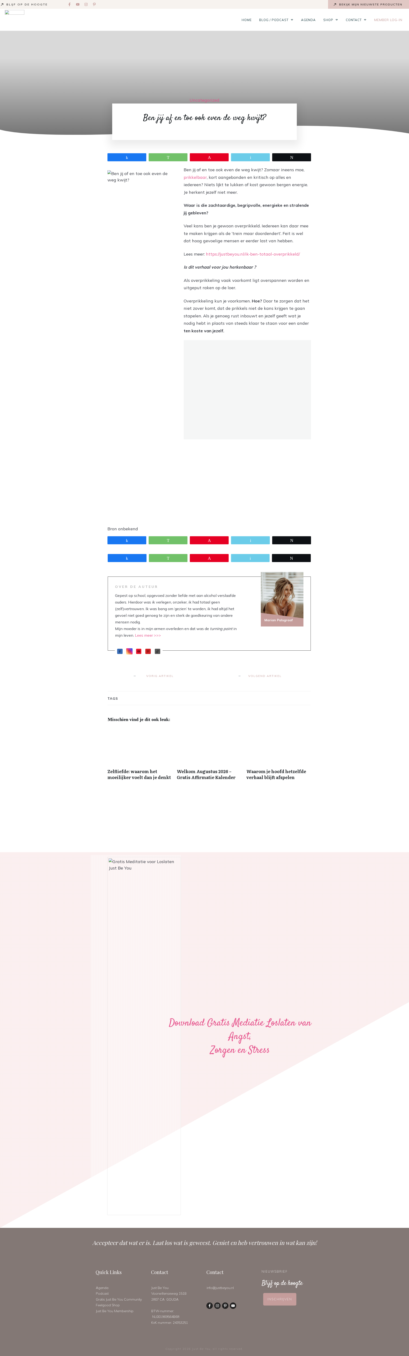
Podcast (102, 1293)
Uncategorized (204, 100)
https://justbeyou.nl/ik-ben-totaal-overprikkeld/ (253, 254)
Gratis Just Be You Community (119, 1299)
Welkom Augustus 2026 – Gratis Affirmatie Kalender (209, 756)
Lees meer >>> (148, 635)
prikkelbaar (195, 177)
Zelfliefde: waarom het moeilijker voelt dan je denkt (139, 756)
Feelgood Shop (108, 1305)
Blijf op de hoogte (27, 4)
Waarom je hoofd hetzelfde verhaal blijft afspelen (278, 756)
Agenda (102, 1288)
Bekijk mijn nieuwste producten (370, 4)
